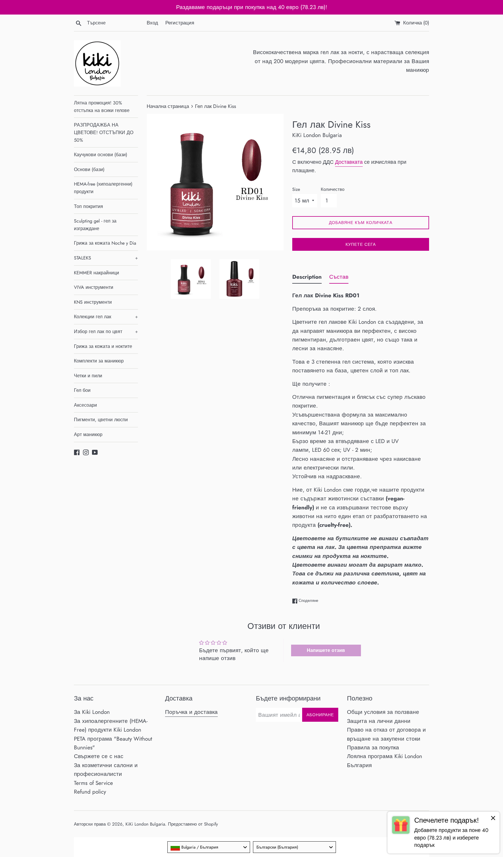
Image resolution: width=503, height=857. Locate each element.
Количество (332, 189)
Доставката (349, 162)
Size (296, 189)
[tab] (307, 278)
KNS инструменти (93, 302)
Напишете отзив (326, 650)
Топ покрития (88, 206)
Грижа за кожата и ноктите (103, 346)
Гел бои (82, 390)
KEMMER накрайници (96, 272)
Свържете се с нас (98, 756)
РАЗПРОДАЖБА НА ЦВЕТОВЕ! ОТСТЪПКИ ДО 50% (103, 132)
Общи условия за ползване (383, 712)
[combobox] (208, 847)
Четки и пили (88, 375)
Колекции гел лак (106, 316)
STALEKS (106, 258)
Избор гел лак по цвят (106, 331)
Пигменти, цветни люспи (101, 419)
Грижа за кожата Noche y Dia (105, 243)
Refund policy (90, 792)
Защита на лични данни (378, 721)
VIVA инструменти (93, 287)
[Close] (493, 819)
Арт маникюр (88, 434)
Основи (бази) (89, 169)
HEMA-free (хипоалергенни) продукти (103, 188)
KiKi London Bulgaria (145, 824)
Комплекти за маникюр (99, 361)
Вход (152, 22)
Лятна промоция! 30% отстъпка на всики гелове (102, 106)
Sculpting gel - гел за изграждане (95, 225)
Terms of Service (93, 783)
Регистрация (179, 22)
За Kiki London (92, 712)
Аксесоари (85, 405)
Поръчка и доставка (191, 712)
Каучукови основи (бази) (100, 154)
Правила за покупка (373, 747)
